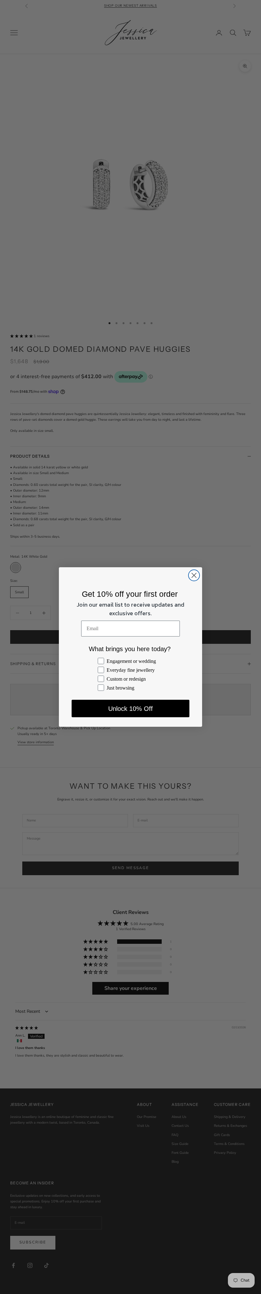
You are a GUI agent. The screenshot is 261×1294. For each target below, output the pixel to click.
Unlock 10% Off (130, 708)
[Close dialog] (194, 575)
